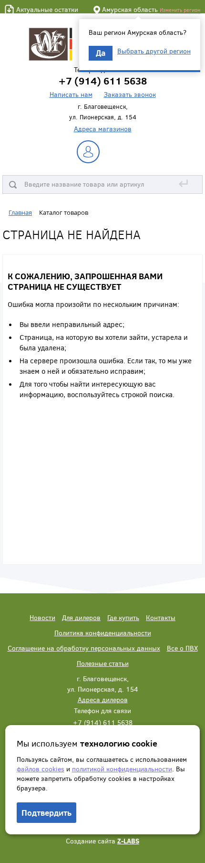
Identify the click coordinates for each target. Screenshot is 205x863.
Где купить (123, 617)
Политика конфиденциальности (102, 632)
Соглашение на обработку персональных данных (84, 648)
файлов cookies (40, 768)
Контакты (160, 617)
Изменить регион (180, 9)
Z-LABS (128, 840)
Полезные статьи (103, 663)
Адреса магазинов (103, 128)
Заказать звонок (130, 94)
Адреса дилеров (103, 699)
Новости (42, 617)
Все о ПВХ (182, 648)
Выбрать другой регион (154, 51)
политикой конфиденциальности (122, 768)
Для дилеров (81, 617)
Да (100, 52)
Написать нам (71, 94)
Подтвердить (46, 812)
